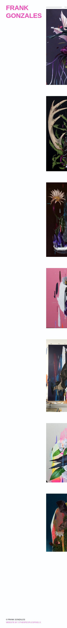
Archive (12, 30)
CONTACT (13, 100)
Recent (10, 61)
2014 (9, 43)
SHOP (10, 94)
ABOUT (11, 87)
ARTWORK (53, 6)
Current (12, 23)
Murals (11, 68)
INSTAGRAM (14, 81)
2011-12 (10, 34)
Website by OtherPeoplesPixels (23, 622)
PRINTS (11, 74)
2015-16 (11, 48)
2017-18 (11, 52)
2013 (9, 39)
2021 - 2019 (13, 57)
